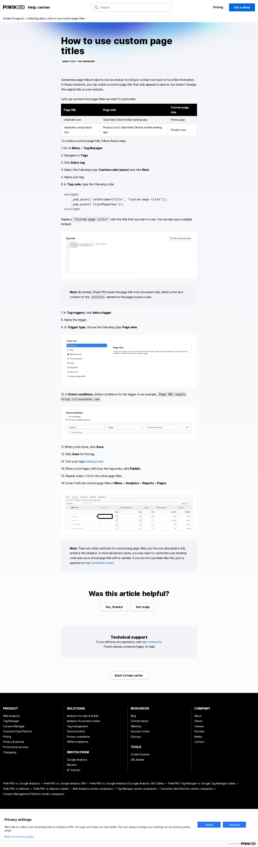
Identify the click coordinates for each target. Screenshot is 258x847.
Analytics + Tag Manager (78, 61)
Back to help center (129, 675)
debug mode (95, 461)
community (154, 642)
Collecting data (36, 18)
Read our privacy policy (19, 836)
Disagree (234, 824)
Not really (143, 607)
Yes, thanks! (114, 607)
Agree (209, 824)
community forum (102, 563)
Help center (39, 7)
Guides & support (13, 18)
